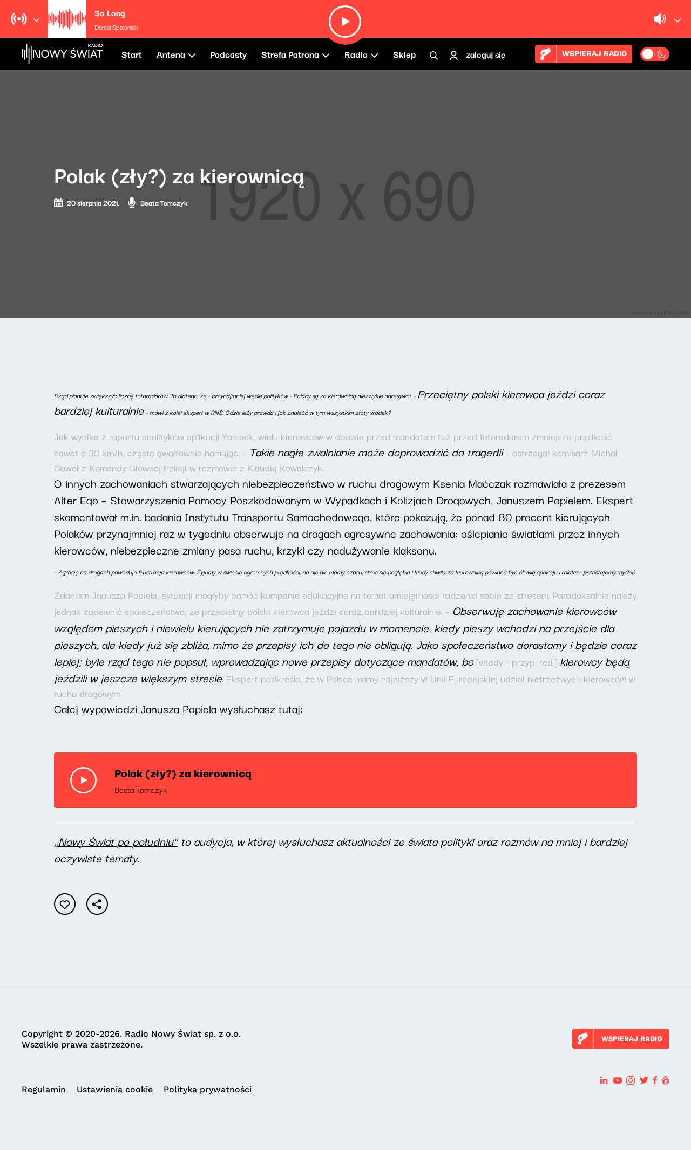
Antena (171, 54)
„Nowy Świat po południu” (116, 841)
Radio (356, 54)
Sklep (404, 54)
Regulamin (44, 1089)
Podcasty (228, 54)
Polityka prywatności (208, 1089)
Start (131, 54)
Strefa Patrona (290, 54)
